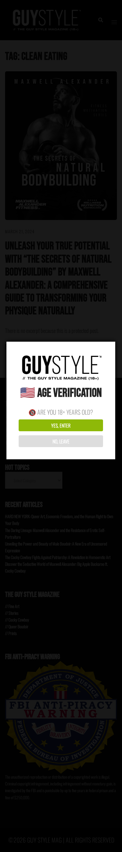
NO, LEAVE (61, 441)
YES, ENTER (60, 425)
